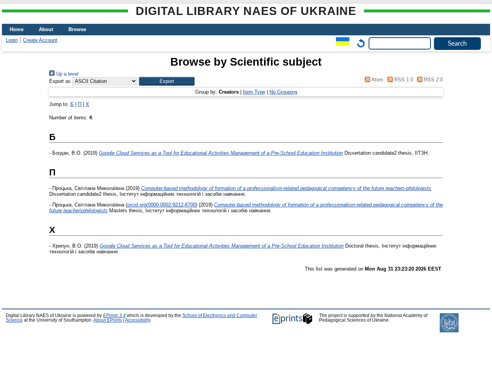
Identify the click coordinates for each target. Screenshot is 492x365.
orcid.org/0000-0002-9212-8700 (161, 205)
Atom (376, 80)
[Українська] (340, 43)
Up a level (66, 74)
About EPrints (107, 320)
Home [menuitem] (16, 29)
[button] (166, 81)
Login (12, 40)
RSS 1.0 (403, 80)
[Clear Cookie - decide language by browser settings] (359, 43)
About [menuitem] (46, 29)
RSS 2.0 (432, 80)
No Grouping (283, 92)
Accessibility (138, 320)
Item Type (254, 92)
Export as (60, 81)
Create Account (40, 40)
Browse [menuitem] (77, 29)
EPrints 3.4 (114, 315)
